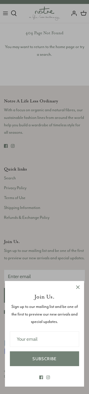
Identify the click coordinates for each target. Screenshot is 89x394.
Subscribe (44, 358)
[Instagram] (48, 377)
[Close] (77, 287)
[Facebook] (41, 377)
